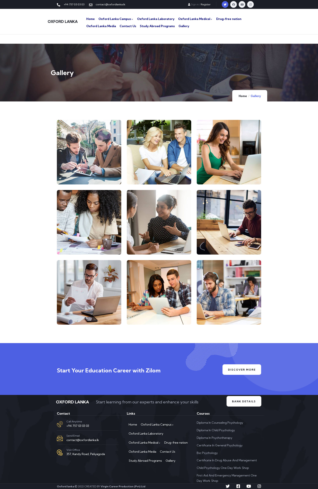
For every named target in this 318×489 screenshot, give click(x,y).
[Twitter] (225, 4)
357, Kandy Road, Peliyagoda (85, 454)
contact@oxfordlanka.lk (82, 440)
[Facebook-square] (238, 486)
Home (243, 96)
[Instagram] (250, 4)
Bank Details (244, 401)
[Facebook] (233, 4)
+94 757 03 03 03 (77, 426)
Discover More (242, 369)
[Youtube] (242, 4)
